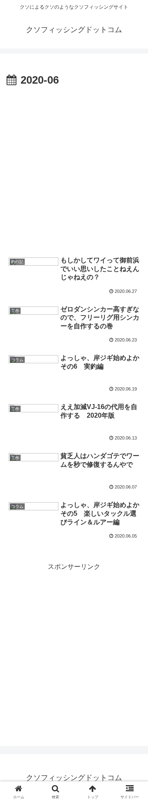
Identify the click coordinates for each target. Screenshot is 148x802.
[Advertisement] (74, 168)
